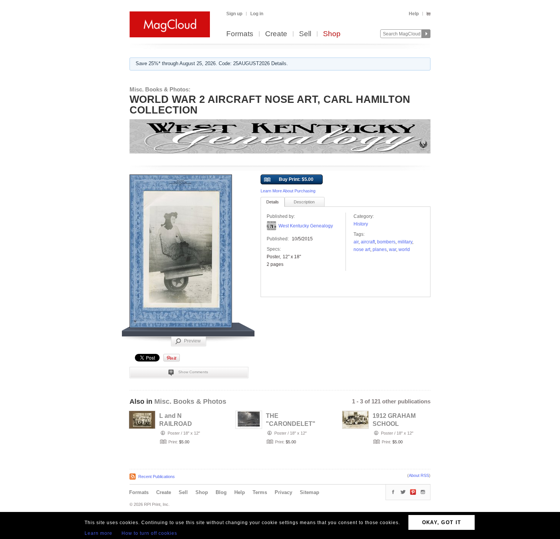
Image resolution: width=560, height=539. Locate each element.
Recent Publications (156, 476)
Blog (221, 492)
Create (276, 34)
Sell (305, 34)
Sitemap (309, 492)
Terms (260, 492)
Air (356, 242)
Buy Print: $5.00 (296, 179)
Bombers (386, 242)
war (392, 249)
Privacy (283, 492)
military (405, 242)
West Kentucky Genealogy (305, 226)
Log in (256, 13)
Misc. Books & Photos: (160, 89)
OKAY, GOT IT (441, 522)
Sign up (234, 13)
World (404, 249)
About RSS (419, 475)
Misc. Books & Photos (190, 401)
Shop (332, 34)
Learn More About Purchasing (288, 191)
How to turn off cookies (149, 533)
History (361, 224)
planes (380, 249)
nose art (362, 249)
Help (414, 13)
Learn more (98, 533)
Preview (192, 341)
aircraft (368, 242)
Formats (239, 34)
